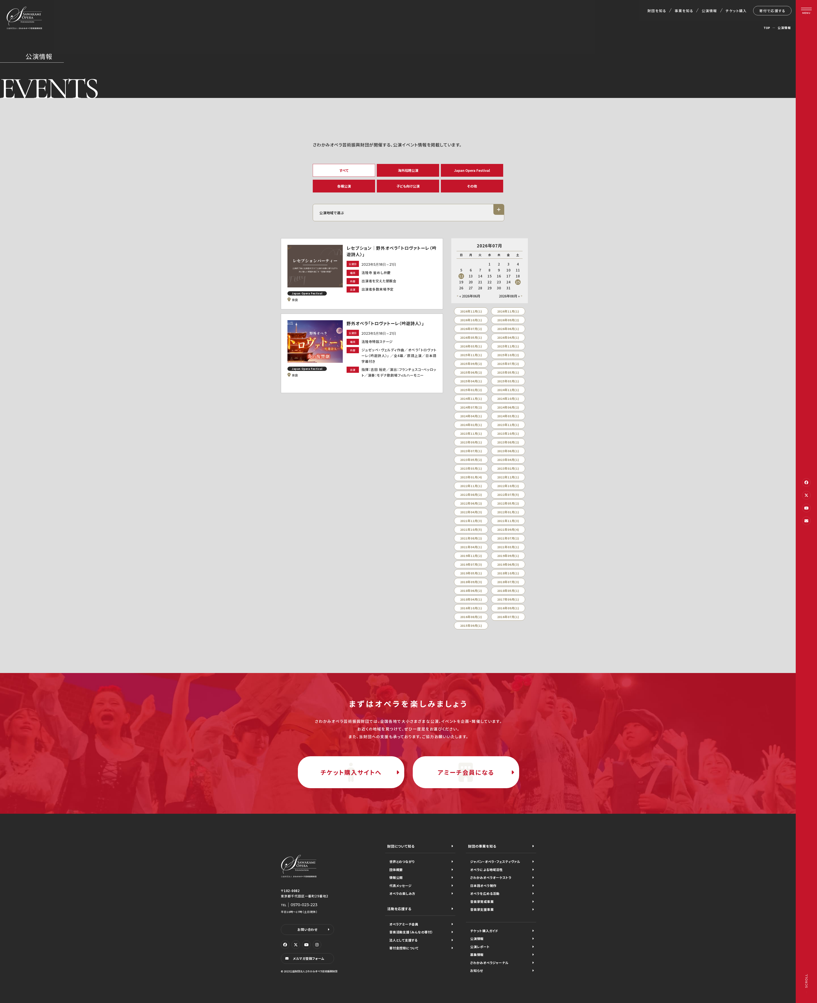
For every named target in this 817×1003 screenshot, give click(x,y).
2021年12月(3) (471, 521)
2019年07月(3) (471, 564)
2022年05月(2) (508, 503)
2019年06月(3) (508, 564)
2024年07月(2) (471, 407)
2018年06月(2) (471, 590)
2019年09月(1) (508, 556)
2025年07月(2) (508, 364)
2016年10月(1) (471, 608)
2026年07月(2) (471, 329)
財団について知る (400, 846)
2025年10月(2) (508, 355)
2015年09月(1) (471, 625)
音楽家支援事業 (482, 909)
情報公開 (396, 877)
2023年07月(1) (471, 451)
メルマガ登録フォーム (308, 958)
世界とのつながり (402, 861)
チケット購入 (736, 10)
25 (518, 281)
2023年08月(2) (508, 442)
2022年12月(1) (508, 477)
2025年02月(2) (471, 390)
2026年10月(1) (471, 320)
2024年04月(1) (471, 416)
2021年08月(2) (471, 538)
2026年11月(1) (508, 311)
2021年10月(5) (471, 529)
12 (461, 275)
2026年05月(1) (471, 337)
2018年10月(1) (508, 573)
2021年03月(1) (508, 547)
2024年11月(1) (471, 398)
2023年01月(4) (471, 477)
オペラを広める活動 (485, 893)
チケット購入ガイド (484, 930)
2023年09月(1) (471, 442)
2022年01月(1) (508, 512)
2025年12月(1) (508, 346)
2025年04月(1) (471, 381)
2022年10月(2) (508, 486)
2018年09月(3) (471, 582)
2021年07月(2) (508, 538)
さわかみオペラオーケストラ (491, 877)
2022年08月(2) (471, 494)
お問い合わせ (307, 929)
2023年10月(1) (508, 433)
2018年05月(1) (508, 590)
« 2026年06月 (469, 295)
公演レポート (480, 946)
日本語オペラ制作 (483, 885)
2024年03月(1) (508, 416)
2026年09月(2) (508, 320)
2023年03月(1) (471, 468)
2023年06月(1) (508, 451)
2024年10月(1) (508, 398)
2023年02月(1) (508, 468)
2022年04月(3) (471, 512)
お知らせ (476, 970)
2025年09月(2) (471, 364)
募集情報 (477, 954)
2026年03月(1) (471, 346)
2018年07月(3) (508, 582)
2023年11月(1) (471, 433)
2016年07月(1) (508, 617)
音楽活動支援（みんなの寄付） (411, 932)
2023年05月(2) (471, 460)
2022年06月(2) (471, 503)
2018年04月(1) (471, 599)
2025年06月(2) (471, 372)
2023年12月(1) (508, 425)
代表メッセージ (400, 885)
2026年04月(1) (508, 337)
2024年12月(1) (508, 390)
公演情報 (709, 10)
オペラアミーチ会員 (403, 924)
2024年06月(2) (508, 407)
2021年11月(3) (508, 521)
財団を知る (656, 10)
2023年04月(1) (508, 460)
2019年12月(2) (471, 556)
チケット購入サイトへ (351, 772)
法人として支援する (403, 940)
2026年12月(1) (471, 311)
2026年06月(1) (508, 329)
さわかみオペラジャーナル (489, 962)
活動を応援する (399, 908)
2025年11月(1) (471, 355)
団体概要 (396, 869)
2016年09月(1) (508, 608)
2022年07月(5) (508, 494)
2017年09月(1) (508, 599)
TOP (767, 28)
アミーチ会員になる (466, 772)
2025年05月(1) (508, 372)
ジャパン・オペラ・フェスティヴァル (495, 861)
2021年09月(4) (508, 529)
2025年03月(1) (508, 381)
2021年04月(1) (471, 547)
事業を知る (684, 10)
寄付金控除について (404, 948)
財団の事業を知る (482, 846)
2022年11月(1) (471, 486)
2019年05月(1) (471, 573)
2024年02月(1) (471, 425)
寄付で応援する (772, 10)
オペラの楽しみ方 (402, 893)
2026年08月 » (509, 295)
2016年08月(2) (471, 617)
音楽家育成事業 (482, 901)
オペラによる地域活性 (486, 869)
